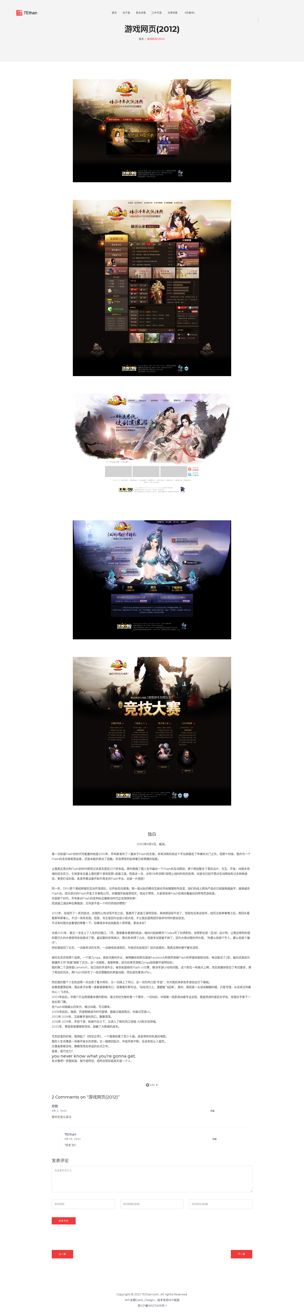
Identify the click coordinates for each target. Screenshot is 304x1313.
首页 (114, 12)
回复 (212, 1111)
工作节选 (157, 12)
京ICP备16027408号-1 (152, 1305)
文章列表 (173, 12)
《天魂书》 (189, 12)
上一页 (62, 1254)
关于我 (126, 12)
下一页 (241, 1254)
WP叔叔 (174, 1300)
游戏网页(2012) (155, 38)
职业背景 (141, 12)
